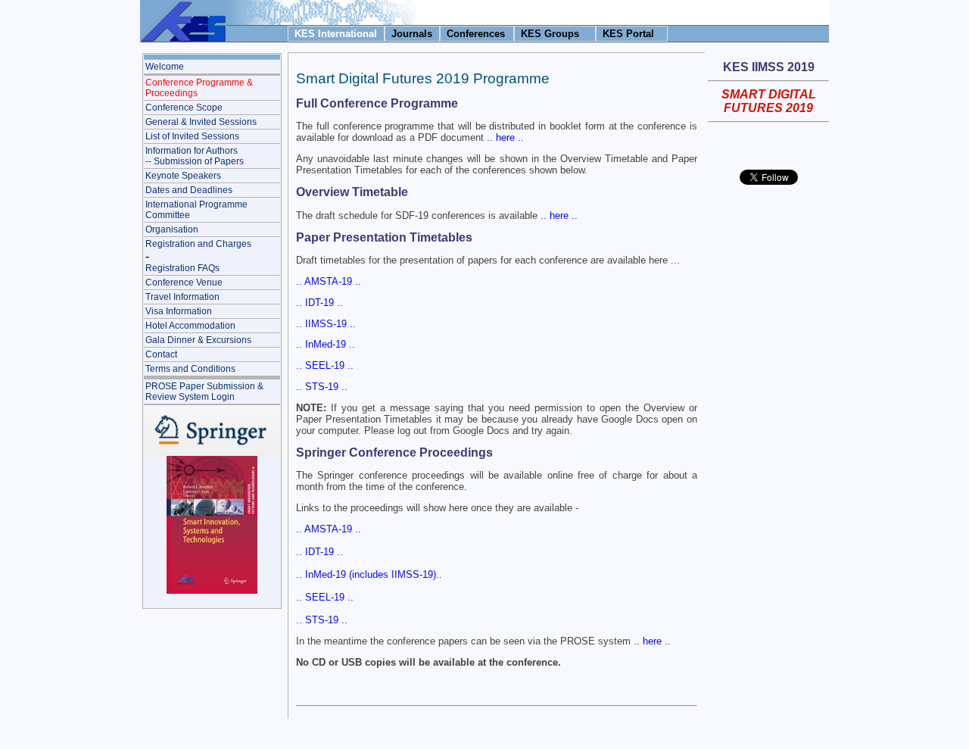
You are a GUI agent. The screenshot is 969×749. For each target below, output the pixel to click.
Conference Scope (184, 107)
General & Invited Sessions (201, 122)
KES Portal (628, 33)
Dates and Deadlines (188, 190)
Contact (161, 354)
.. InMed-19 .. (325, 344)
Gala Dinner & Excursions (198, 340)
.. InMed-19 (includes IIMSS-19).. (369, 574)
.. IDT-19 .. (319, 302)
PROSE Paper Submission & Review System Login (204, 391)
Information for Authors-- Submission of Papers (194, 156)
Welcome (164, 66)
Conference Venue (184, 282)
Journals (411, 33)
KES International (335, 33)
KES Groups (550, 33)
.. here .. (505, 137)
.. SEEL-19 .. (325, 365)
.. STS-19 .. (321, 386)
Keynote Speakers (183, 175)
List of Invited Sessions (192, 136)
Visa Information (178, 311)
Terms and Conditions (190, 369)
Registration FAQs (182, 268)
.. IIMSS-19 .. (326, 323)
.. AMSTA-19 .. (328, 281)
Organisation (171, 229)
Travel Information (182, 297)
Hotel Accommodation (190, 325)
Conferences (476, 33)
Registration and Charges (198, 244)
